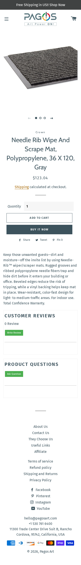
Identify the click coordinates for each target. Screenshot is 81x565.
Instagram (43, 502)
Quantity (14, 206)
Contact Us (40, 433)
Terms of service (40, 461)
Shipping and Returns (40, 474)
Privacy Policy (40, 480)
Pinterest (42, 496)
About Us (40, 427)
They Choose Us (41, 439)
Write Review (14, 332)
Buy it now (39, 229)
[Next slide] (52, 118)
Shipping (22, 187)
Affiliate (40, 452)
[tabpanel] (40, 67)
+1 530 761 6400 (40, 524)
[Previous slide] (29, 118)
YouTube (43, 509)
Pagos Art (47, 551)
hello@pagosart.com (40, 518)
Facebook (43, 490)
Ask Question (14, 374)
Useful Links (40, 445)
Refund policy (40, 468)
